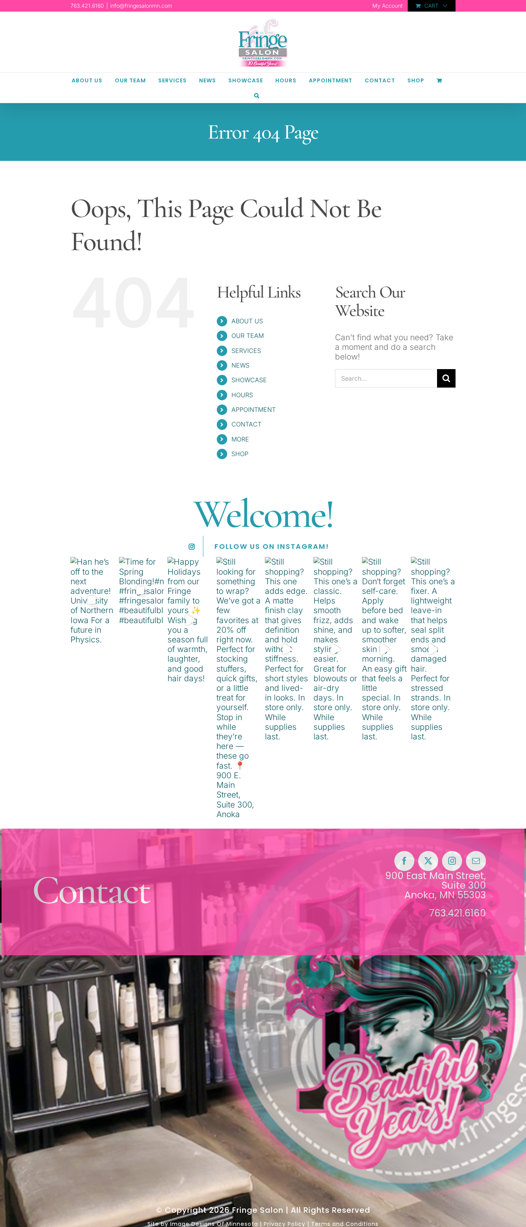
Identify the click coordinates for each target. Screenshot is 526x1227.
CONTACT (246, 424)
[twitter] (428, 861)
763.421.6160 (457, 913)
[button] (257, 95)
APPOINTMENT (253, 409)
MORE (240, 439)
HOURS (242, 395)
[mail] (476, 861)
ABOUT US (247, 321)
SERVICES (246, 350)
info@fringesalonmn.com (141, 5)
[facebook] (404, 861)
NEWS (240, 365)
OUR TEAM (247, 335)
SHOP (239, 454)
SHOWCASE (249, 380)
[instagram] (452, 861)
